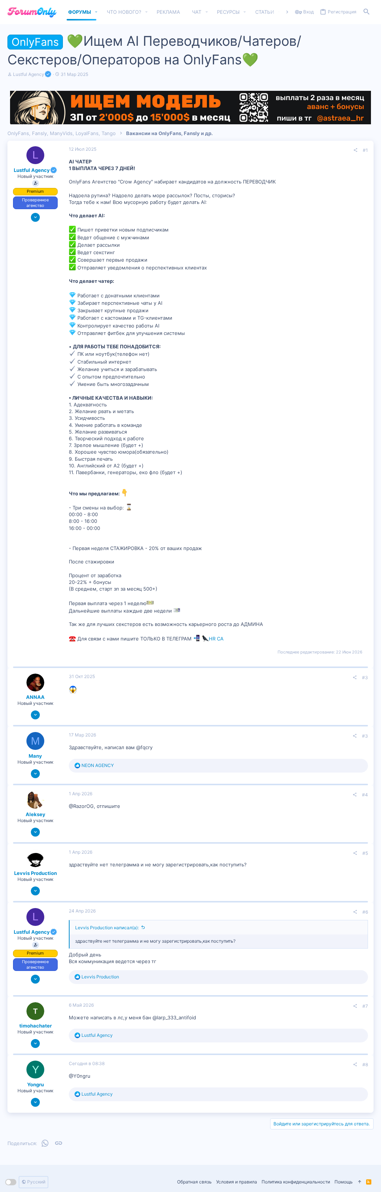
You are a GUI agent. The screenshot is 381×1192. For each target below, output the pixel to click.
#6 (365, 912)
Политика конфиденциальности (296, 1182)
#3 (365, 677)
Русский (35, 1182)
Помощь (343, 1182)
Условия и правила (236, 1182)
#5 (365, 853)
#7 (365, 1006)
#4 (365, 795)
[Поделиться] (355, 150)
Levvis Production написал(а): (107, 927)
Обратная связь (194, 1182)
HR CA (216, 639)
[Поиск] (366, 12)
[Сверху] (359, 1182)
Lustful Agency (28, 74)
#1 (365, 150)
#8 (365, 1064)
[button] (96, 12)
